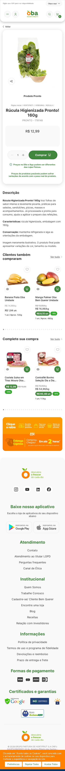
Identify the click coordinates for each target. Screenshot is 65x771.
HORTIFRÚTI (28, 105)
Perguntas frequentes (32, 562)
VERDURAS (39, 105)
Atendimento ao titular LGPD (32, 556)
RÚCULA (49, 105)
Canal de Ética (32, 568)
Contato (32, 550)
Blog (32, 611)
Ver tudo (55, 256)
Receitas (32, 617)
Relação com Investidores (32, 623)
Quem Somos (32, 587)
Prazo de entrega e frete (32, 660)
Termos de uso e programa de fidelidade (32, 648)
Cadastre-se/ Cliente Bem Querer (33, 599)
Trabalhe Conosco (32, 593)
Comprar (41, 155)
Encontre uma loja (32, 605)
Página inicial (16, 105)
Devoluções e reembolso (32, 654)
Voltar (8, 26)
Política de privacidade (32, 642)
